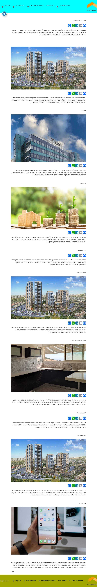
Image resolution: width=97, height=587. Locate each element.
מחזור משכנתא (82, 503)
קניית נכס (84, 110)
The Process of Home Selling (78, 340)
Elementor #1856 (81, 413)
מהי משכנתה (83, 183)
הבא (12, 571)
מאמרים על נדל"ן (65, 5)
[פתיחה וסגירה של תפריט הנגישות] (4, 14)
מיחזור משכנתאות (82, 250)
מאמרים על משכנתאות (37, 5)
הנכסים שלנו (50, 5)
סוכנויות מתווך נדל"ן (81, 273)
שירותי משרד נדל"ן (81, 435)
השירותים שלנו (20, 5)
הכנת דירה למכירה (81, 43)
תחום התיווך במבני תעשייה (80, 20)
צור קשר (7, 5)
